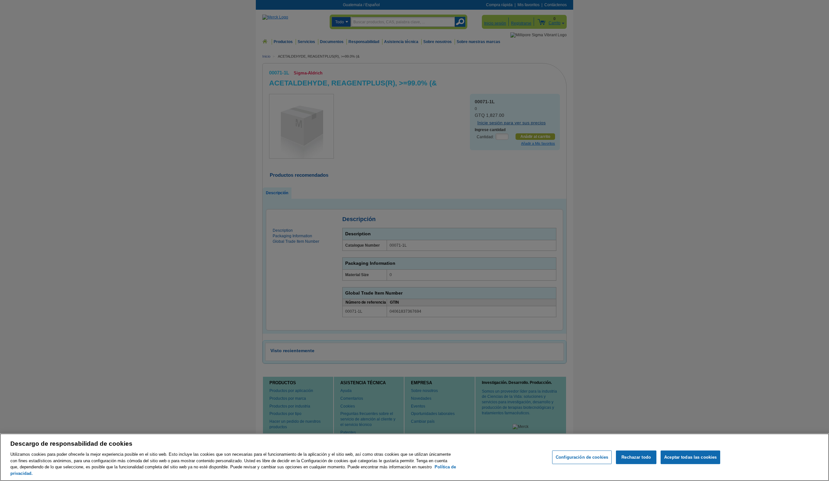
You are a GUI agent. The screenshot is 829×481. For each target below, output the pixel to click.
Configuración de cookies (582, 457)
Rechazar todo (636, 457)
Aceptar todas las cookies (690, 457)
